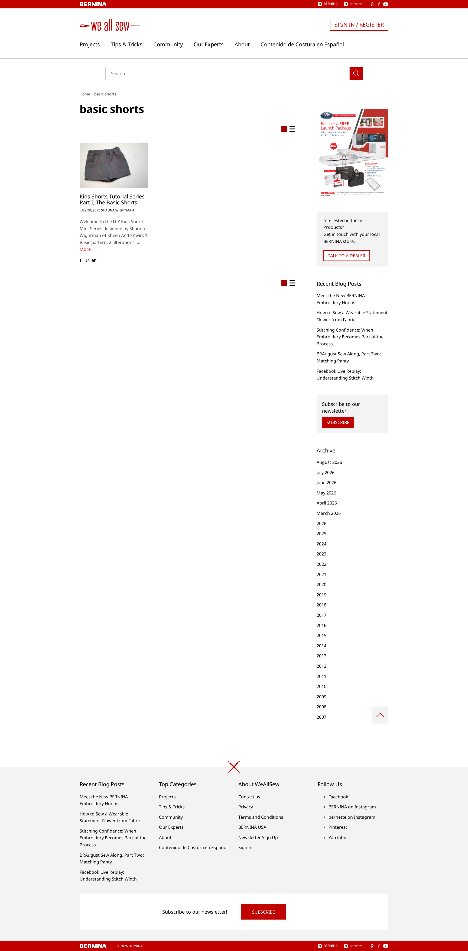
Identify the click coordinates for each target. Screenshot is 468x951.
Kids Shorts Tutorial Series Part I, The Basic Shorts (112, 199)
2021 (321, 574)
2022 (321, 564)
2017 (321, 615)
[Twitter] (93, 260)
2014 (321, 646)
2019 (321, 595)
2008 (321, 707)
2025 (321, 533)
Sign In (245, 847)
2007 (321, 717)
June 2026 (326, 483)
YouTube (337, 837)
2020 (321, 584)
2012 (321, 666)
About (242, 44)
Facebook (338, 797)
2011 (321, 676)
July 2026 (325, 473)
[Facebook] (80, 260)
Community (168, 44)
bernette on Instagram (352, 817)
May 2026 (326, 493)
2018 (321, 605)
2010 (321, 686)
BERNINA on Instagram (352, 807)
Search (356, 73)
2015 (321, 635)
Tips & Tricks (126, 44)
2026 (321, 523)
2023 (321, 554)
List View (292, 129)
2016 (321, 625)
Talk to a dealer (346, 256)
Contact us (249, 797)
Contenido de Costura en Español (302, 44)
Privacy (245, 807)
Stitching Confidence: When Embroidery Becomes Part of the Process (350, 337)
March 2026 (329, 513)
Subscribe (338, 422)
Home (85, 94)
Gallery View (284, 129)
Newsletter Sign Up (258, 837)
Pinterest (338, 827)
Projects (90, 44)
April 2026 (327, 503)
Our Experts (209, 44)
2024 (321, 544)
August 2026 (329, 462)
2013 (321, 656)
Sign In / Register (359, 24)
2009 (321, 697)
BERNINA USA (252, 827)
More (85, 249)
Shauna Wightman (117, 210)
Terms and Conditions (260, 817)
